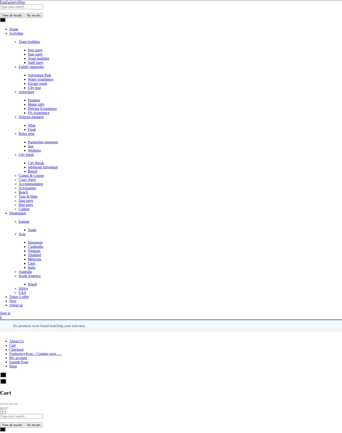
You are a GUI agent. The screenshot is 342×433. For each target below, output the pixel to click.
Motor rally (36, 104)
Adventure (26, 92)
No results (34, 15)
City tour (34, 88)
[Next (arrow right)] (6, 408)
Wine (32, 125)
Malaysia (34, 259)
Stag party (35, 54)
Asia (22, 234)
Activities (16, 33)
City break (26, 155)
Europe (24, 221)
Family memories (31, 67)
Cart (12, 345)
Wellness (34, 150)
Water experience (40, 79)
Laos (31, 263)
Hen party (35, 50)
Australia (25, 272)
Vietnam (34, 251)
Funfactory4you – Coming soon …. (35, 354)
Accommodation (31, 184)
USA (22, 293)
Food (32, 129)
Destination (17, 213)
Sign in (5, 313)
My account (18, 358)
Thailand (34, 255)
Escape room (37, 83)
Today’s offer (19, 297)
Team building (29, 42)
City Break (36, 163)
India (31, 267)
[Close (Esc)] (2, 404)
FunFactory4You (12, 2)
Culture (24, 209)
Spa (31, 146)
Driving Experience (42, 109)
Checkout (16, 349)
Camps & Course (31, 175)
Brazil (32, 284)
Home (13, 29)
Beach (32, 171)
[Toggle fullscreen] (11, 404)
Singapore (35, 242)
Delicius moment (31, 117)
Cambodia (35, 247)
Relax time (26, 134)
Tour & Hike (28, 196)
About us (16, 305)
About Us (16, 341)
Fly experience (39, 113)
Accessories (27, 188)
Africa (23, 288)
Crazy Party (27, 180)
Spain (32, 230)
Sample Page (18, 362)
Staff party (35, 63)
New (13, 301)
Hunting (34, 100)
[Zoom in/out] (16, 404)
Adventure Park (39, 75)
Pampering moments (43, 142)
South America (29, 276)
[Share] (6, 404)
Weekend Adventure (43, 167)
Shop (13, 366)
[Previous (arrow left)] (2, 408)
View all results (12, 15)
